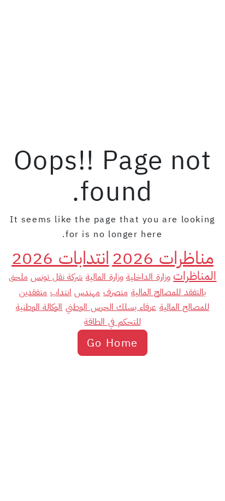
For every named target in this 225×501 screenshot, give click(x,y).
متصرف (115, 292)
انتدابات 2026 (60, 258)
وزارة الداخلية (148, 277)
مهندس (87, 292)
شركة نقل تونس (56, 277)
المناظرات (194, 276)
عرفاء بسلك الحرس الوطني (111, 307)
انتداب (61, 292)
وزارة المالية (104, 277)
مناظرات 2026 (163, 258)
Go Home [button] (112, 343)
